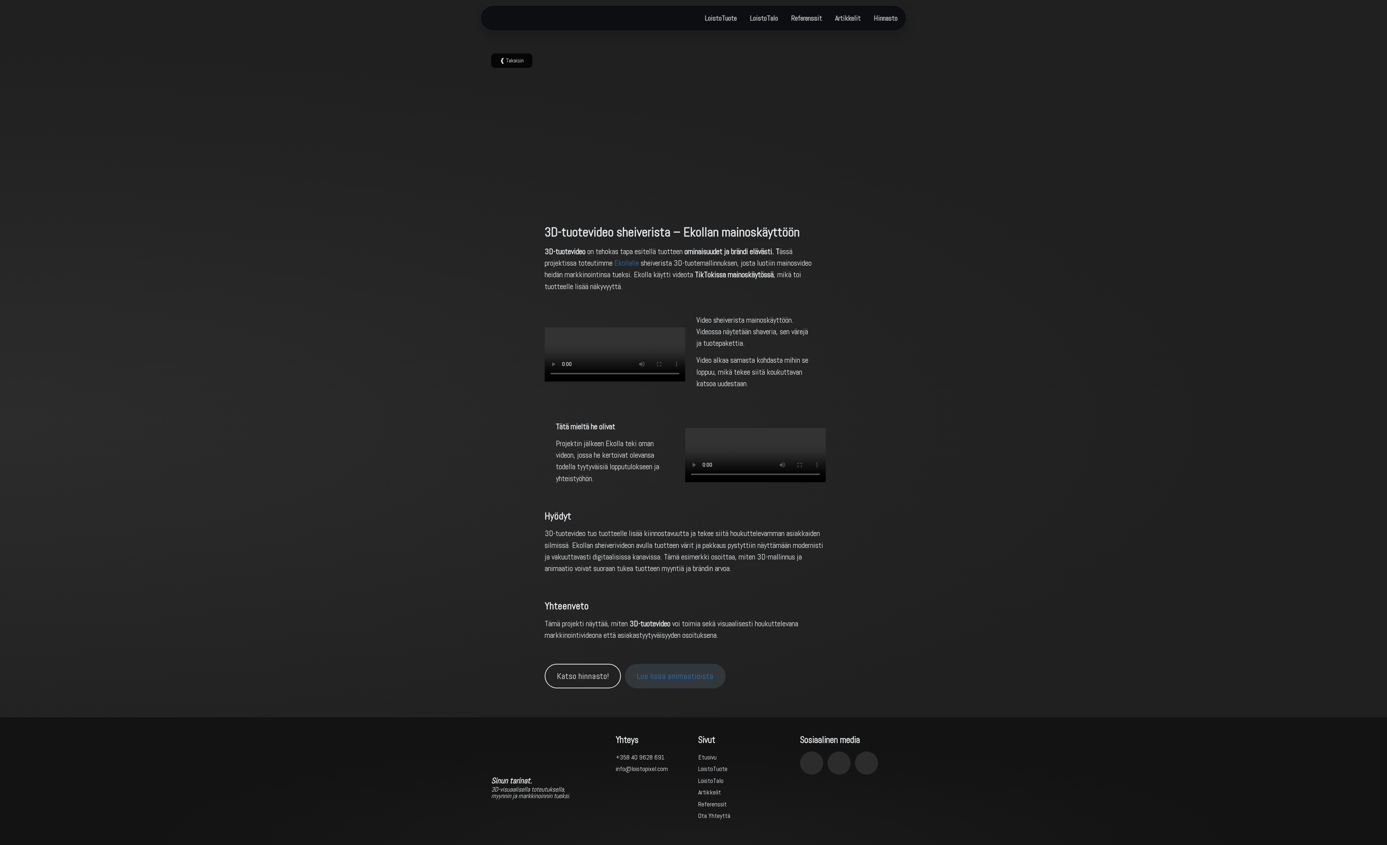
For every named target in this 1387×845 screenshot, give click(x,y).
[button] (511, 60)
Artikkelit (848, 18)
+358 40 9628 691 (640, 757)
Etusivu (707, 757)
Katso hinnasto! (583, 676)
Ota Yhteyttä (714, 815)
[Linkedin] (839, 763)
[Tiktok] (866, 763)
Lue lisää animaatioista (675, 676)
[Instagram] (811, 763)
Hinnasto (886, 18)
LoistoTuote (721, 18)
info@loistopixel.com (642, 769)
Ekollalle (626, 263)
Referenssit (806, 18)
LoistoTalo (764, 18)
